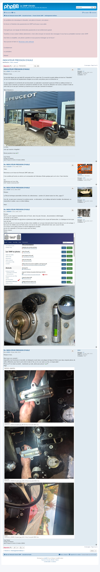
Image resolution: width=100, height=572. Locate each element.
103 (84, 219)
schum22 (16, 62)
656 (84, 199)
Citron (11, 62)
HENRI (79, 197)
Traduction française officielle (47, 559)
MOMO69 (80, 217)
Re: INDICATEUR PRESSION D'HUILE (17, 164)
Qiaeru (57, 559)
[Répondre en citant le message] (72, 70)
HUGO (79, 69)
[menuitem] (13, 12)
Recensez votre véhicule (26, 41)
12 (83, 71)
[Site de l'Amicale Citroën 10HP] (11, 6)
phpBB (45, 558)
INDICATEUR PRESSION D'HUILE (18, 60)
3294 (84, 177)
